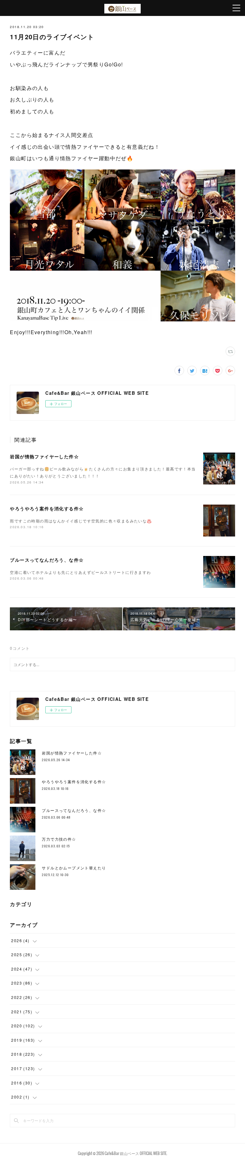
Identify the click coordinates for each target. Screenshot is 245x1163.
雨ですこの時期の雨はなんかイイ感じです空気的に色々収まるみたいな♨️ (81, 520)
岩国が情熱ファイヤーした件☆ (44, 456)
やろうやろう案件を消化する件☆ (47, 508)
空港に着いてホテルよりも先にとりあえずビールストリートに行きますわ (80, 572)
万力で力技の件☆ (59, 839)
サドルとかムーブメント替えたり (74, 867)
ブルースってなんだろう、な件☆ (47, 560)
